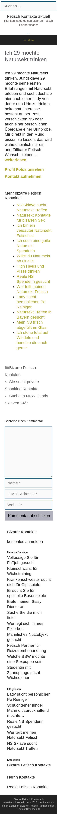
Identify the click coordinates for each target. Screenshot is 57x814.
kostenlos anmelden (25, 541)
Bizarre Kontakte (22, 532)
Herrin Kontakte (21, 777)
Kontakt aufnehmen (23, 176)
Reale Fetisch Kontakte (28, 787)
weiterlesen (15, 160)
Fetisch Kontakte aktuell (28, 16)
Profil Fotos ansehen (24, 169)
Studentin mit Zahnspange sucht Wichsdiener (23, 672)
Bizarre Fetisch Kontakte (29, 765)
